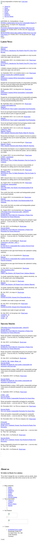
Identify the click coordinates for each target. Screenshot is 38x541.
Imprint (10, 505)
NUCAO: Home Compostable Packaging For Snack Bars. (18, 398)
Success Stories (8, 16)
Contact (10, 502)
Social (6, 11)
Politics (6, 13)
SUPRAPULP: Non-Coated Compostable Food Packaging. (18, 108)
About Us (7, 6)
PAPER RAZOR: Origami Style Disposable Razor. (16, 297)
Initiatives (7, 15)
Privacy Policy (12, 504)
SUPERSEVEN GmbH (15, 529)
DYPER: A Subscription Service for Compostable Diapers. (18, 23)
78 (8, 315)
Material (6, 10)
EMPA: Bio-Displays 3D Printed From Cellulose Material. (18, 273)
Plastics (9, 131)
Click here (24, 1)
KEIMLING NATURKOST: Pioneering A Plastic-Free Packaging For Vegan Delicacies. (17, 216)
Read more (22, 24)
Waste (6, 8)
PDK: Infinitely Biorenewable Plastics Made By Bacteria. (17, 133)
